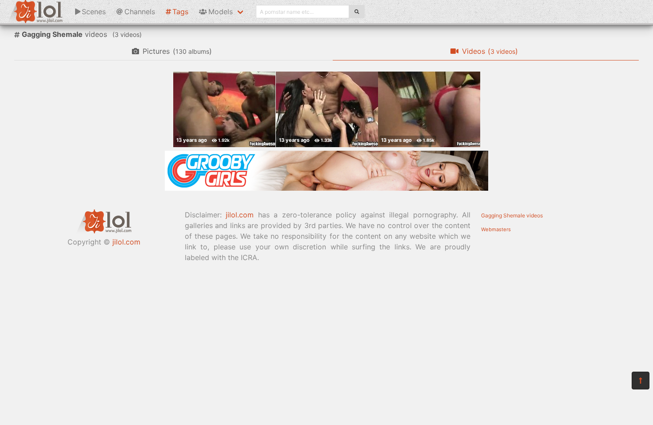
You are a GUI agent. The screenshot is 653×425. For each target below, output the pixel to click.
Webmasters (496, 229)
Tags (180, 11)
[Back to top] (640, 380)
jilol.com (126, 241)
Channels (139, 11)
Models (220, 11)
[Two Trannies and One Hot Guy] (327, 109)
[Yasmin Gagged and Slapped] (224, 109)
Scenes (94, 11)
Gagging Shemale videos (512, 215)
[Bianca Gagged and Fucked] (429, 109)
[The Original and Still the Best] (326, 188)
